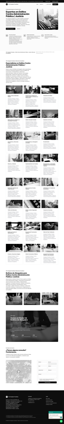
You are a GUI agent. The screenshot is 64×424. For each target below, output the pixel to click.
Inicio (37, 4)
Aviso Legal (48, 398)
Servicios (41, 4)
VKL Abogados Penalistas (13, 4)
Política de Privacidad (49, 379)
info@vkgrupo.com (31, 402)
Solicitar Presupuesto (10, 28)
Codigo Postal (40, 370)
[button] (19, 371)
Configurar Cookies (49, 404)
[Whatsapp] (61, 421)
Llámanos (18, 28)
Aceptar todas (47, 1)
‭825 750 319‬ (49, 4)
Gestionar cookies (55, 1)
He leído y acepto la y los (47, 380)
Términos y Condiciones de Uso (44, 380)
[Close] (61, 412)
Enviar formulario (47, 382)
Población (50, 370)
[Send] (61, 417)
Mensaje (40, 374)
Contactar (54, 4)
